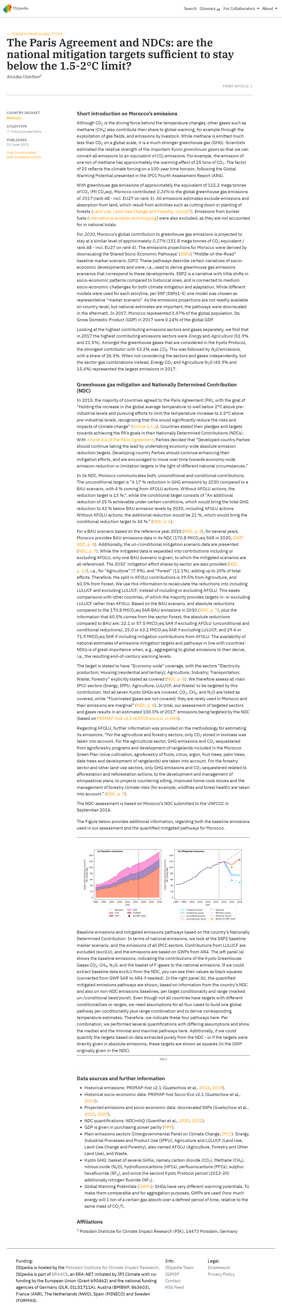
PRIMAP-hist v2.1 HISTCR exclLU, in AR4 (137, 718)
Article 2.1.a (145, 426)
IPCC (227, 1134)
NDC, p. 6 (162, 521)
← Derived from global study (35, 34)
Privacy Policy (221, 1274)
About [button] (268, 8)
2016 (204, 1087)
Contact (173, 1280)
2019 (217, 1087)
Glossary (208, 8)
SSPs (185, 254)
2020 (89, 1114)
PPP (168, 1127)
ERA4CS (60, 1274)
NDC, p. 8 (193, 531)
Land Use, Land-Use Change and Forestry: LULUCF (142, 211)
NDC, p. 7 (87, 551)
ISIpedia (20, 8)
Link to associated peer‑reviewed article (24, 154)
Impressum (219, 1267)
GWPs (145, 1186)
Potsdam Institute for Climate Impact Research (112, 1267)
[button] (238, 86)
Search (190, 8)
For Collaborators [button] (239, 8)
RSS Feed (174, 1287)
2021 (197, 1120)
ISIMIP (172, 1274)
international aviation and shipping (123, 218)
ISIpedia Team (179, 1267)
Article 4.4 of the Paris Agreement (120, 439)
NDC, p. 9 (116, 794)
